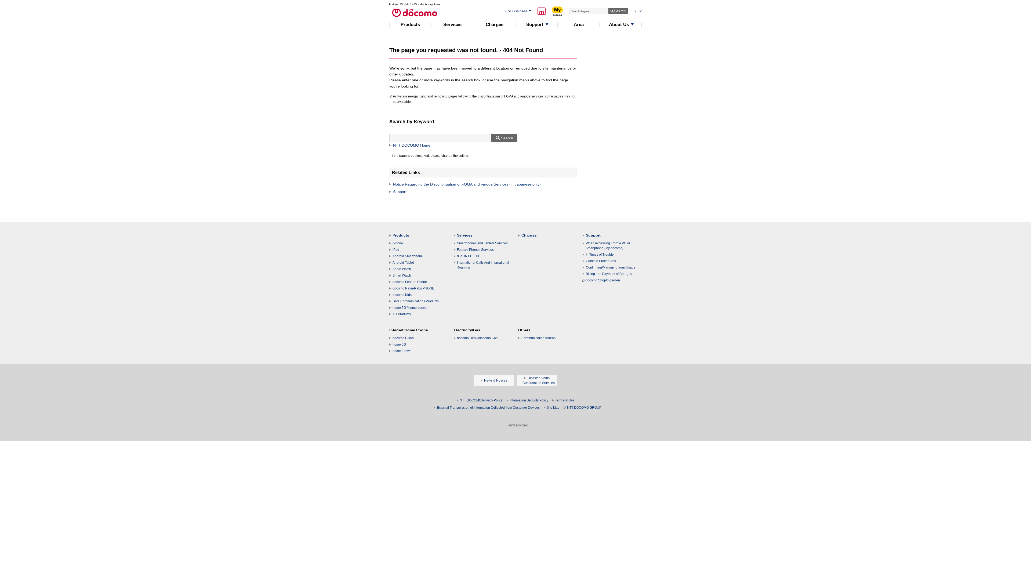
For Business (516, 11)
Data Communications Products (416, 301)
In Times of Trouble (600, 254)
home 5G (399, 344)
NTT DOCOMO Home (411, 145)
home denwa (402, 351)
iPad (396, 250)
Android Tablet (403, 262)
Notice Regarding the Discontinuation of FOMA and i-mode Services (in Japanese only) (467, 184)
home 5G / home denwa (410, 308)
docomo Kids (402, 295)
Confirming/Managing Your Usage (611, 267)
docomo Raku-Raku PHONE (413, 288)
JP (640, 11)
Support (399, 192)
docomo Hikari (403, 338)
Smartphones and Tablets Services (482, 243)
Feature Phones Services (475, 250)
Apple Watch (402, 269)
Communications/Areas (538, 338)
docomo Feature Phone (410, 282)
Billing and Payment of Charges (609, 274)
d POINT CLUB (468, 256)
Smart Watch (402, 275)
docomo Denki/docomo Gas (477, 338)
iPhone (398, 243)
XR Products (402, 314)
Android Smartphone (408, 256)
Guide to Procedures (601, 261)
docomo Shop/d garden (603, 280)
